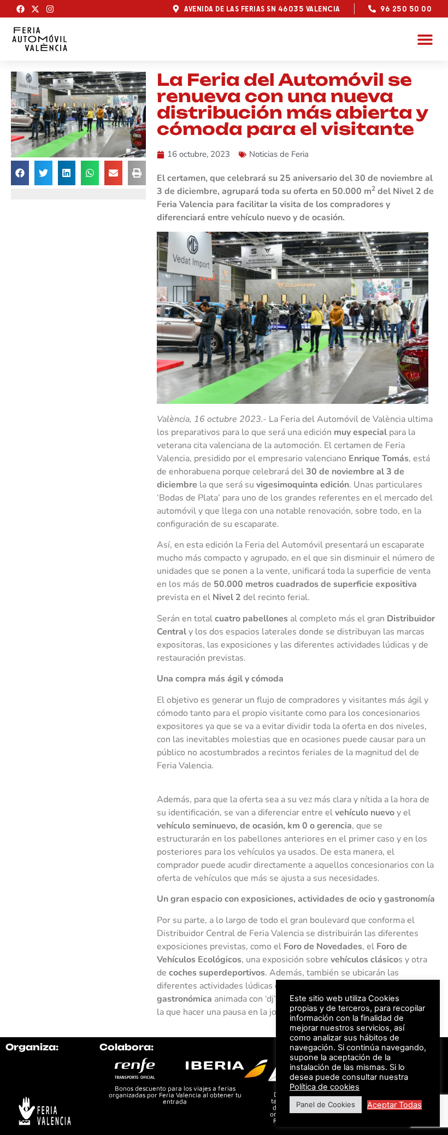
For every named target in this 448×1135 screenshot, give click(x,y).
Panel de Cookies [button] (325, 1104)
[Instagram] (50, 9)
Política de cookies (324, 1087)
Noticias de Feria (279, 154)
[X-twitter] (35, 9)
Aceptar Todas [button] (394, 1105)
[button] (424, 39)
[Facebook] (20, 9)
